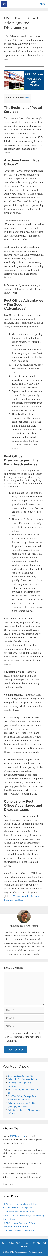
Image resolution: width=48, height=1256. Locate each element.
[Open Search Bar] (31, 4)
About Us (41, 1243)
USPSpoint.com (20, 1251)
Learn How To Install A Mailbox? (18, 1230)
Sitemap (24, 1246)
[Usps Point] (4, 4)
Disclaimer (20, 1243)
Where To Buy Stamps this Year (23, 1079)
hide (27, 97)
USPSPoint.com (17, 1136)
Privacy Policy (8, 1243)
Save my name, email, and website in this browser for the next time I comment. (24, 1036)
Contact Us (30, 1243)
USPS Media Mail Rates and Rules (19, 1211)
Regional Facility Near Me (20, 1075)
